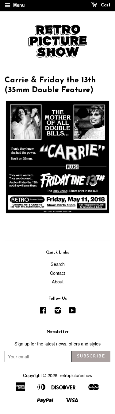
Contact (57, 273)
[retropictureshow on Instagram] (57, 311)
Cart (104, 5)
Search (58, 264)
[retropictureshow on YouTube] (72, 311)
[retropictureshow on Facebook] (43, 311)
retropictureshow (76, 375)
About (57, 281)
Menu (18, 5)
